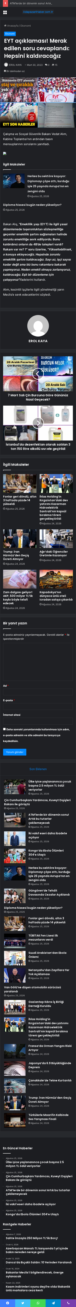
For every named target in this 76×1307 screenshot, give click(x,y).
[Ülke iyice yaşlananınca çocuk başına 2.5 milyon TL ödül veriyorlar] (15, 787)
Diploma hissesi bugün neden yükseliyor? (32, 205)
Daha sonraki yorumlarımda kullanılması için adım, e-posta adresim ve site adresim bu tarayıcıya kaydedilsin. (36, 735)
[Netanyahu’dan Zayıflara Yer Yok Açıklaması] (15, 975)
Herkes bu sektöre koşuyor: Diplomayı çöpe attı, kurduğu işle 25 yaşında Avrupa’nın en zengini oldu (49, 874)
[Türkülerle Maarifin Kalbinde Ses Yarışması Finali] (15, 1120)
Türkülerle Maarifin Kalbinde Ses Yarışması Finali (48, 1117)
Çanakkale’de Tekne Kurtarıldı (50, 1080)
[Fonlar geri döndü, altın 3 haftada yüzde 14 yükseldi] (19, 483)
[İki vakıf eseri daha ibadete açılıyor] (15, 838)
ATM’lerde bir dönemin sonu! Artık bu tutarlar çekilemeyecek (48, 819)
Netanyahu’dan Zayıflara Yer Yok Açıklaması (48, 972)
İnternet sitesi (11, 714)
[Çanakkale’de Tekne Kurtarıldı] (15, 1085)
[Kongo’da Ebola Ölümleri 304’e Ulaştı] (15, 856)
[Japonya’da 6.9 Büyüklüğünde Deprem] (15, 1068)
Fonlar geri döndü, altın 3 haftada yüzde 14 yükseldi (19, 500)
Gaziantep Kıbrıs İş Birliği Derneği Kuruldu (46, 1004)
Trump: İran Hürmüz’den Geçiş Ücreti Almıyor (16, 555)
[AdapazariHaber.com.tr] (38, 12)
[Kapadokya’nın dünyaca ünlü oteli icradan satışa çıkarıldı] (56, 579)
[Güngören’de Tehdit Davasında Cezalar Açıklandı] (15, 896)
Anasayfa (12, 25)
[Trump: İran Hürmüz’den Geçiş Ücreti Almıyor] (19, 538)
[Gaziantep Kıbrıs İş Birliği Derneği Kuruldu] (15, 1007)
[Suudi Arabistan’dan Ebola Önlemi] (15, 958)
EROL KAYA (15, 64)
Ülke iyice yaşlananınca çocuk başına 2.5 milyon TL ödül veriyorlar (49, 786)
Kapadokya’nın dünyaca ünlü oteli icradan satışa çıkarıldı (56, 596)
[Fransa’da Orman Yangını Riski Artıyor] (15, 1051)
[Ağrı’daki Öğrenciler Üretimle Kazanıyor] (56, 538)
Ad (6, 685)
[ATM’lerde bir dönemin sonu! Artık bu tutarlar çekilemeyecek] (15, 820)
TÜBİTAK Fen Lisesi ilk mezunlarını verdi (43, 938)
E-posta (9, 700)
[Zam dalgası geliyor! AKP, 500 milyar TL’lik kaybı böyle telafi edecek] (19, 579)
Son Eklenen (38, 769)
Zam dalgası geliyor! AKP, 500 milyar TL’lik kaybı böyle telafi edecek (18, 597)
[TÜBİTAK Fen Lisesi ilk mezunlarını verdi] (15, 941)
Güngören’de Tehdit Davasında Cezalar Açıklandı (49, 893)
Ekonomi (25, 25)
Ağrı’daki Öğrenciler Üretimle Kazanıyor (54, 553)
